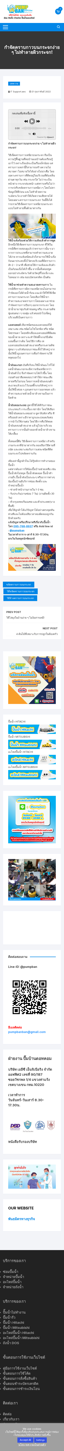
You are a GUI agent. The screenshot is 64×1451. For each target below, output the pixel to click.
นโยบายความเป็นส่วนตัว (32, 1444)
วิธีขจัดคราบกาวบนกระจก (20, 591)
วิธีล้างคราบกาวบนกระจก (20, 598)
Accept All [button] (25, 1439)
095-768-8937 (23, 526)
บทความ (14, 83)
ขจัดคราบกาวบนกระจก (18, 584)
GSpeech (50, 137)
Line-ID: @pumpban (22, 967)
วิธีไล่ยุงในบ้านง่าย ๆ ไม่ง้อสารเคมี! (25, 617)
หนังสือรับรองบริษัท (22, 1142)
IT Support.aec (18, 91)
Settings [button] (40, 1440)
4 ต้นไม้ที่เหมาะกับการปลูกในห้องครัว (37, 634)
